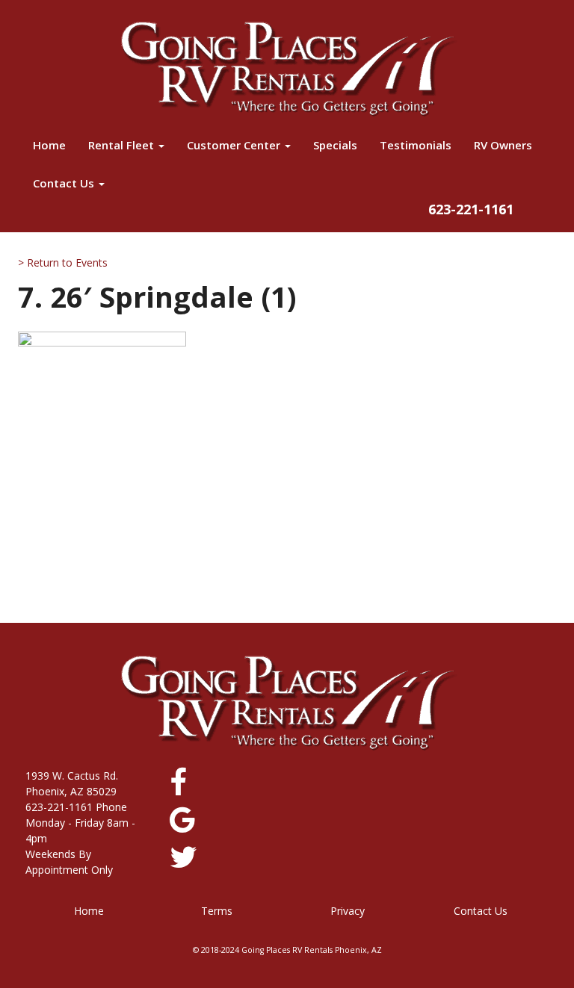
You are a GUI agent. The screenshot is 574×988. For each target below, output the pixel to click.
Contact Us (65, 182)
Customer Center (235, 144)
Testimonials (415, 144)
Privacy (347, 911)
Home (49, 144)
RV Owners (503, 144)
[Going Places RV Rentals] (287, 69)
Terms (216, 911)
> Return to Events (63, 262)
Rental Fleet (122, 144)
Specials (335, 144)
